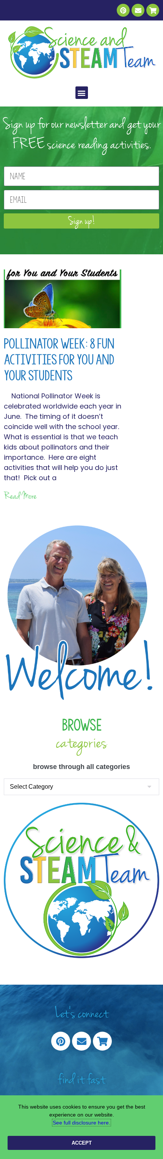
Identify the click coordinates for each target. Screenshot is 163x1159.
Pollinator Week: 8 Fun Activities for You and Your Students (59, 360)
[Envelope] (138, 10)
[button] (81, 92)
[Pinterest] (123, 10)
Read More (20, 496)
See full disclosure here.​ (81, 1123)
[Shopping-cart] (152, 10)
